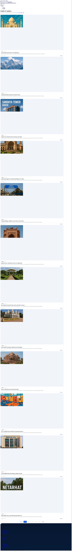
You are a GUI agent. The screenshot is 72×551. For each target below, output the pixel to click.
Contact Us (14, 2)
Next (43, 521)
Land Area (4, 530)
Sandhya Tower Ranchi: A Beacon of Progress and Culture (11, 136)
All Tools (4, 533)
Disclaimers (5, 545)
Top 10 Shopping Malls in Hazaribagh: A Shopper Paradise (11, 473)
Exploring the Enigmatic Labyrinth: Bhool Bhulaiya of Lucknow (12, 178)
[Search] (1, 4)
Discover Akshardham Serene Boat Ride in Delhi (9, 389)
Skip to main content (4, 0)
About (11, 2)
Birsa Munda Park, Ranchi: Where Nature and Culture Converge (13, 305)
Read (61, 55)
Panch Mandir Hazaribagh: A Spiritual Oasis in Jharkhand (11, 347)
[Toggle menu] (3, 4)
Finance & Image (6, 532)
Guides (8, 2)
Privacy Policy (5, 544)
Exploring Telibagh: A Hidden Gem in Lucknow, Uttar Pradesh (12, 220)
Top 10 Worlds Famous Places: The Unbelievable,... (10, 52)
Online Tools (5, 2)
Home (1, 2)
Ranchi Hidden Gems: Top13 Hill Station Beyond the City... (11, 515)
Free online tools (21, 12)
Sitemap (4, 547)
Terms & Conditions (6, 546)
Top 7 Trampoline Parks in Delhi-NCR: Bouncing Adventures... (12, 431)
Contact (4, 538)
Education (4, 531)
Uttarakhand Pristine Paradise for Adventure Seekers (10, 94)
